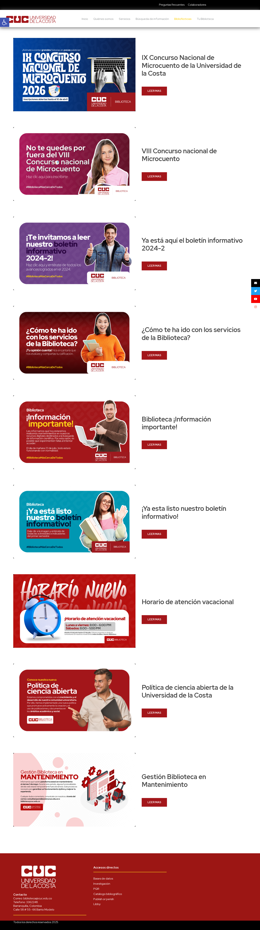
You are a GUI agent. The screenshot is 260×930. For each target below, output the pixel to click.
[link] (4, 22)
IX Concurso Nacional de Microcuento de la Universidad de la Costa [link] (191, 65)
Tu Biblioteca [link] (205, 19)
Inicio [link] (85, 19)
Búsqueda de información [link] (152, 19)
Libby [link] (96, 904)
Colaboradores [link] (197, 5)
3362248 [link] (32, 902)
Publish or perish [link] (103, 899)
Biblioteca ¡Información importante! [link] (176, 423)
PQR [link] (96, 889)
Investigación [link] (101, 884)
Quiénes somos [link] (103, 19)
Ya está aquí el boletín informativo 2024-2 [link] (192, 244)
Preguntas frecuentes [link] (171, 5)
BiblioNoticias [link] (183, 19)
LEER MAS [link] (154, 91)
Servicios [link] (124, 19)
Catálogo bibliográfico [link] (107, 894)
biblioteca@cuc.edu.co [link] (37, 898)
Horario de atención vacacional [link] (188, 601)
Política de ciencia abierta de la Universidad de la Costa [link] (187, 691)
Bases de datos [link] (103, 878)
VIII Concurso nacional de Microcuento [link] (179, 155)
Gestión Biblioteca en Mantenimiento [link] (174, 780)
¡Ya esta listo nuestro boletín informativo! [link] (184, 512)
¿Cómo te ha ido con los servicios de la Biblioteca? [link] (191, 333)
